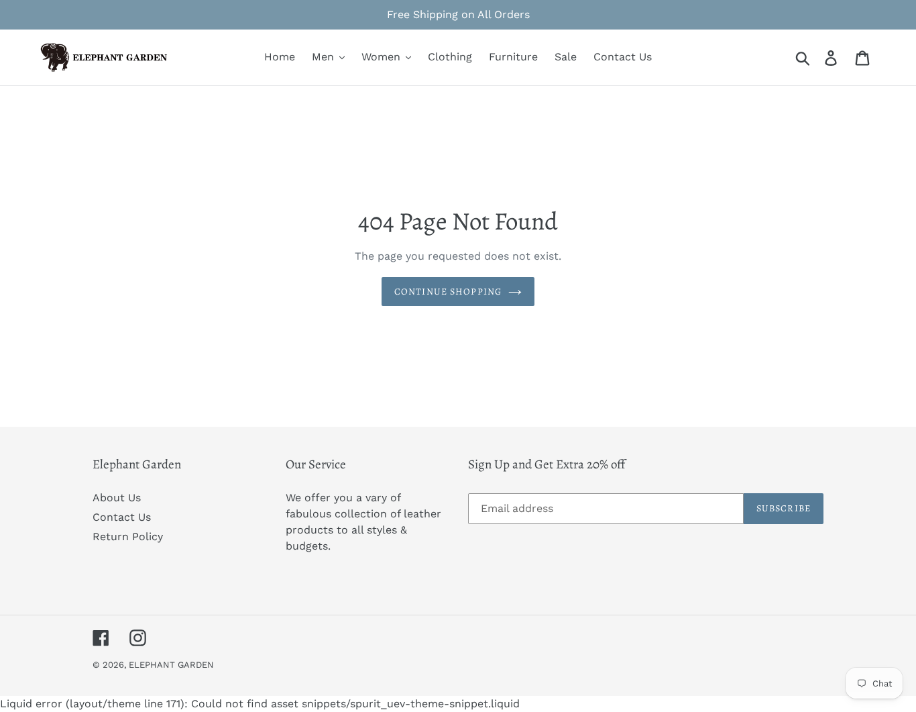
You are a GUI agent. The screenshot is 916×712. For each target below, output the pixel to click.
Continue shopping (448, 291)
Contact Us (122, 517)
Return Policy (128, 536)
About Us (117, 497)
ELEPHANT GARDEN (171, 665)
